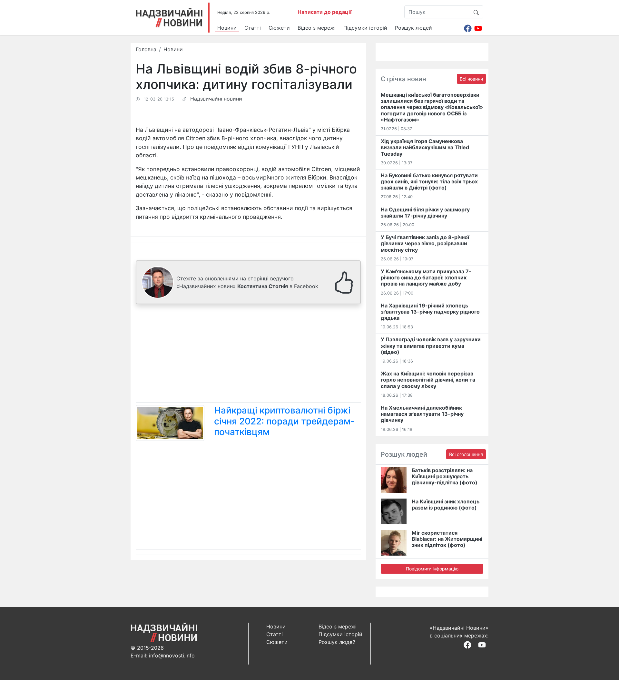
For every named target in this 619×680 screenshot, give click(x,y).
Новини (227, 27)
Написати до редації (324, 12)
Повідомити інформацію (432, 568)
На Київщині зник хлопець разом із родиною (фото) (445, 504)
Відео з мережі (317, 27)
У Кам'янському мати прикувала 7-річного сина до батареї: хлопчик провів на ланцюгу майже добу (426, 277)
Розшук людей (413, 27)
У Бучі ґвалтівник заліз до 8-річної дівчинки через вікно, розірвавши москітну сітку (425, 243)
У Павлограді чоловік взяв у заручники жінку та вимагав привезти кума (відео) (431, 345)
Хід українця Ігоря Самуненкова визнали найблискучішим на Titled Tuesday (425, 147)
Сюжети (279, 27)
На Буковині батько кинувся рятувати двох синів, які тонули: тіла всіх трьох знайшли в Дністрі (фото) (429, 181)
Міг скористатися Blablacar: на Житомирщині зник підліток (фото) (447, 538)
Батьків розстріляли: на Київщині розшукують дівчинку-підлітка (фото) (444, 476)
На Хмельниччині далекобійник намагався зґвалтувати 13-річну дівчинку (422, 413)
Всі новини (471, 79)
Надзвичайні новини (216, 98)
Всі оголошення (466, 454)
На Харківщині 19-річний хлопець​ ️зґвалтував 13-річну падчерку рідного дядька (430, 311)
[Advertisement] (248, 354)
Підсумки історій (365, 27)
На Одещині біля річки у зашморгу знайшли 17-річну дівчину (425, 212)
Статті (252, 27)
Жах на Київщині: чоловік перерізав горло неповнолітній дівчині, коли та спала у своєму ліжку (428, 379)
